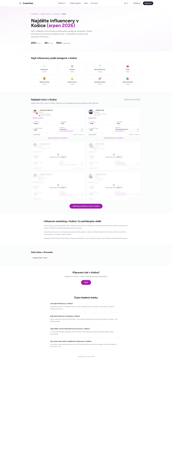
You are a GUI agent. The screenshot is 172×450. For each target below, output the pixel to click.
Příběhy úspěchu (75, 3)
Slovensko (56, 14)
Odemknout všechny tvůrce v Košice (86, 206)
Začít (86, 282)
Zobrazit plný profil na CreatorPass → (58, 138)
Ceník (86, 3)
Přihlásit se (136, 3)
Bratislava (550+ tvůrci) (40, 258)
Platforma (61, 3)
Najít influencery (46, 14)
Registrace (148, 3)
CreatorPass (35, 14)
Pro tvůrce (94, 3)
